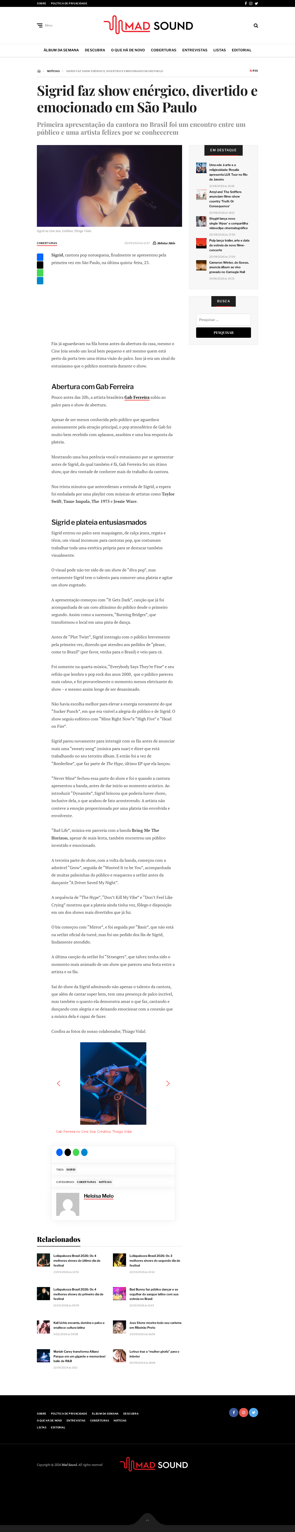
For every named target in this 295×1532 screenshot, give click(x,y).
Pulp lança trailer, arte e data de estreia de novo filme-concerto (229, 245)
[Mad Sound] (147, 24)
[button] (58, 1083)
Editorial (241, 50)
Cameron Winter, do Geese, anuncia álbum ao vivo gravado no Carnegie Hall (229, 267)
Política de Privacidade (69, 3)
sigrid (71, 1169)
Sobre (41, 3)
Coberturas (163, 50)
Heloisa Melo (166, 243)
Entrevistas (194, 50)
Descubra (95, 50)
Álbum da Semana (61, 50)
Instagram (250, 3)
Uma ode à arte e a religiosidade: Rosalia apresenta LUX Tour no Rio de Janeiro (228, 172)
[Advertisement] (113, 302)
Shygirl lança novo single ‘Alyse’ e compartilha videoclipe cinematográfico (228, 223)
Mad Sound (69, 1464)
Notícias (105, 1182)
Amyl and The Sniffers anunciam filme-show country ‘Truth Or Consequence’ (225, 199)
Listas (219, 50)
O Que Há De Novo (128, 50)
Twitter (256, 3)
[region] (113, 1090)
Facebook (246, 3)
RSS (255, 71)
